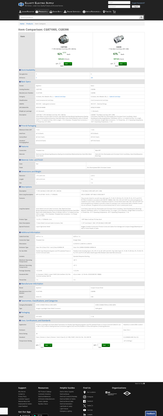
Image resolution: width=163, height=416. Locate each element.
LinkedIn (89, 414)
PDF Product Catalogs (44, 391)
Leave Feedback (23, 406)
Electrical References (44, 396)
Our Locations (91, 392)
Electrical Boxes (64, 394)
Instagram (90, 397)
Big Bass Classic (43, 404)
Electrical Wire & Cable (66, 401)
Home (22, 24)
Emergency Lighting (66, 411)
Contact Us (21, 394)
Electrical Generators (66, 404)
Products (29, 24)
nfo (93, 12)
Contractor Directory (44, 394)
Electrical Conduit (68, 396)
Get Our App (24, 411)
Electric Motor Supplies (67, 391)
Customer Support (23, 399)
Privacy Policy (22, 396)
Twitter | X (90, 405)
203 (92, 77)
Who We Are (22, 391)
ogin (28, 12)
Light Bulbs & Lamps (66, 406)
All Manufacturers (46, 399)
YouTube (90, 410)
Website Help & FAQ (24, 401)
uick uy (57, 12)
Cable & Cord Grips (60, 96)
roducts (43, 12)
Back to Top (139, 383)
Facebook (90, 401)
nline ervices (73, 12)
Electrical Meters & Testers (68, 399)
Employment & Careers (25, 404)
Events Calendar (43, 401)
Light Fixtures (64, 409)
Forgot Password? (138, 3)
